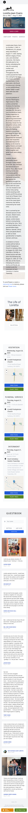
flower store (12, 286)
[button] (14, 374)
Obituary (7, 37)
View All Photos (14, 325)
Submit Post (14, 531)
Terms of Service (18, 806)
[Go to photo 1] (13, 774)
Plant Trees (14, 389)
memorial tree (7, 284)
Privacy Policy (10, 806)
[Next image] (25, 766)
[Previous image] (3, 766)
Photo (15, 37)
